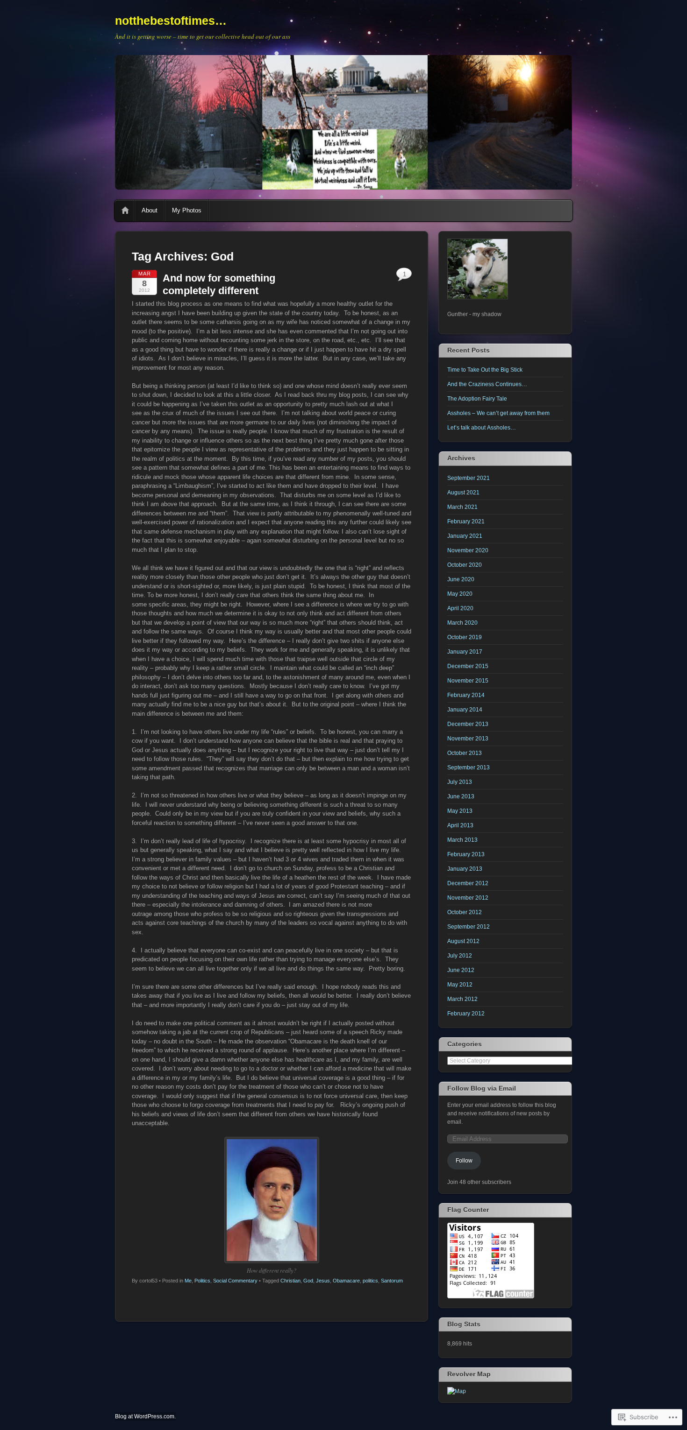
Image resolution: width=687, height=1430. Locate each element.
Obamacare (346, 1280)
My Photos (186, 210)
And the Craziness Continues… (487, 384)
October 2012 (464, 912)
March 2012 (462, 999)
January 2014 (464, 709)
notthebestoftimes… (171, 20)
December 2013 (467, 724)
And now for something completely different (219, 284)
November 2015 (467, 680)
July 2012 (459, 955)
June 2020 (460, 579)
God (308, 1280)
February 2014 (466, 695)
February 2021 (466, 521)
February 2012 (466, 1013)
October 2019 (464, 637)
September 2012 (468, 926)
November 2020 (467, 550)
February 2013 (466, 854)
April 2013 (460, 825)
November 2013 (467, 738)
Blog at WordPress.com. (145, 1416)
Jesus (323, 1280)
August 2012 (463, 941)
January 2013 (464, 869)
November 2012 (467, 898)
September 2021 (468, 478)
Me (188, 1280)
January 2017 (464, 651)
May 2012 (459, 984)
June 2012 (460, 970)
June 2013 (460, 796)
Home (125, 210)
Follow (464, 1160)
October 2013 (464, 753)
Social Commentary (235, 1280)
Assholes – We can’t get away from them (498, 413)
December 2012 (467, 883)
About (149, 210)
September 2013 (468, 767)
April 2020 (460, 608)
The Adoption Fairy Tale (477, 398)
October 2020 (464, 565)
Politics (202, 1280)
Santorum (392, 1280)
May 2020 (459, 594)
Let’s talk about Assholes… (481, 427)
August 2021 (463, 492)
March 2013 (462, 840)
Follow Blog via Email (481, 1088)
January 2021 (464, 536)
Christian (290, 1280)
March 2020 (462, 623)
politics (370, 1280)
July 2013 (459, 782)
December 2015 (467, 666)
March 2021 (462, 507)
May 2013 (459, 811)
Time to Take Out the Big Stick (484, 369)
